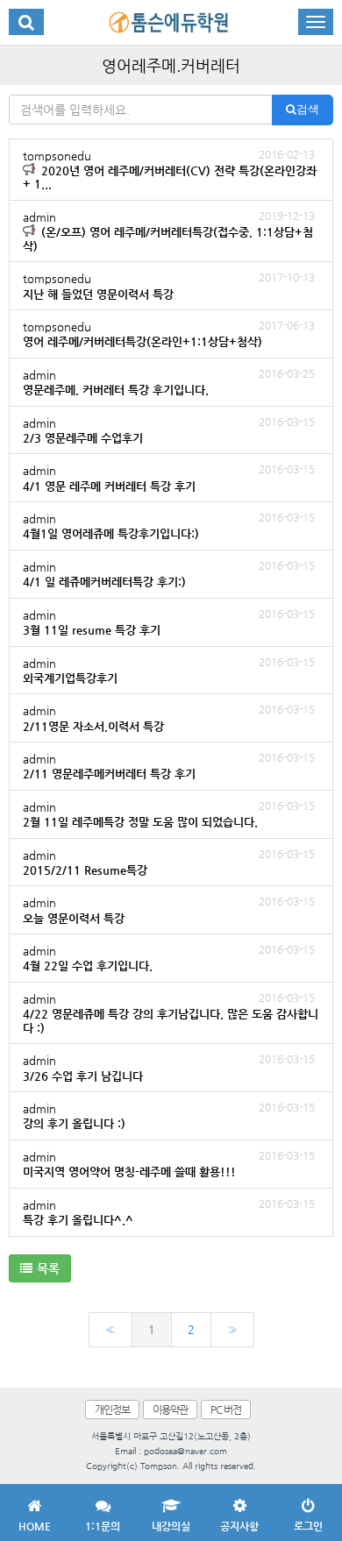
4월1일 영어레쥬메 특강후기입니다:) (169, 525)
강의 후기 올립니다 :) (169, 1115)
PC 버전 (225, 1409)
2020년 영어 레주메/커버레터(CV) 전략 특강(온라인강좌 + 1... (170, 169)
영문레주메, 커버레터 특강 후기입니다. (169, 381)
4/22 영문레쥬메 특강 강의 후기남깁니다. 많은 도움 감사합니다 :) (170, 1012)
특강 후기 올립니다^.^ (169, 1211)
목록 (48, 1268)
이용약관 (170, 1409)
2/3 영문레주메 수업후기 (169, 429)
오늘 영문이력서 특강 (169, 909)
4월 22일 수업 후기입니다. (169, 957)
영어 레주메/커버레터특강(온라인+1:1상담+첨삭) (169, 333)
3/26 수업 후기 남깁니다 (169, 1067)
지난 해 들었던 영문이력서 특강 (169, 285)
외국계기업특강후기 (169, 670)
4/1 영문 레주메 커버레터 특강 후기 (169, 477)
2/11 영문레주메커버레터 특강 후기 (169, 765)
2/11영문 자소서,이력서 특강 (169, 717)
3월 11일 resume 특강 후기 (169, 621)
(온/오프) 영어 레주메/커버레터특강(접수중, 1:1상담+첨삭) (169, 230)
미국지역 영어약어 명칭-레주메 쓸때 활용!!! (169, 1163)
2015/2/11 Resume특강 (169, 862)
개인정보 (112, 1409)
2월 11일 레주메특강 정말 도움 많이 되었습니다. (169, 813)
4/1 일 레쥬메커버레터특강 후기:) (169, 573)
